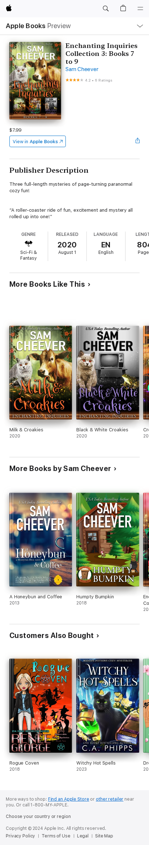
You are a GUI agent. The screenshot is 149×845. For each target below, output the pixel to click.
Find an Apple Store (68, 799)
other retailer (109, 799)
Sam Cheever (81, 69)
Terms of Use (56, 836)
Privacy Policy (20, 836)
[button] (105, 8)
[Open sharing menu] (137, 141)
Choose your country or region (38, 816)
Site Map (104, 836)
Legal (83, 836)
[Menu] (140, 8)
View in (35, 141)
